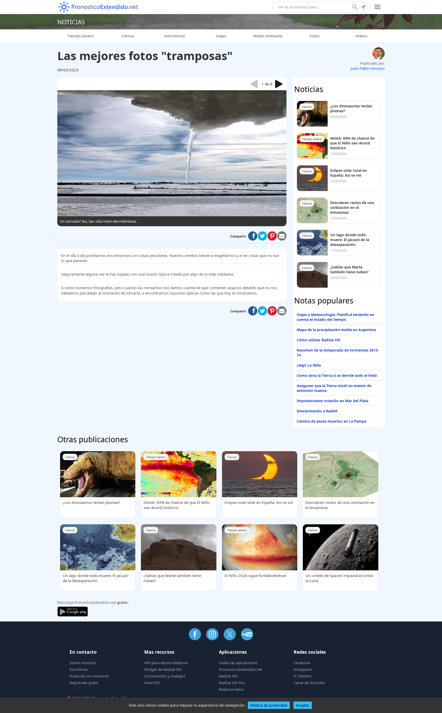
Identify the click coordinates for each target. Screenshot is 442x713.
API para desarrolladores (166, 662)
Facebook (302, 662)
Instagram (303, 669)
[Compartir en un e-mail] (281, 236)
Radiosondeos (231, 689)
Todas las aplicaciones (238, 662)
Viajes (221, 35)
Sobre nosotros (83, 662)
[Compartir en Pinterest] (272, 236)
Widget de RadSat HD (163, 669)
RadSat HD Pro (232, 682)
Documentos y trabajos (164, 675)
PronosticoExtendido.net (240, 669)
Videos (361, 35)
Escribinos (78, 669)
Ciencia (127, 35)
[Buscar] (355, 8)
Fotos (314, 35)
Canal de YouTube (309, 682)
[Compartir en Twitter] (262, 236)
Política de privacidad (268, 705)
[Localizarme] (364, 8)
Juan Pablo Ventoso (368, 68)
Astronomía (174, 35)
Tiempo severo (81, 35)
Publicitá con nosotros (89, 675)
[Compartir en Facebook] (252, 236)
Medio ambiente (267, 35)
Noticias (71, 22)
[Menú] (378, 7)
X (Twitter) (303, 675)
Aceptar (302, 705)
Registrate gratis (84, 682)
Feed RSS (152, 682)
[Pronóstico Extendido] (98, 7)
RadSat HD (228, 675)
